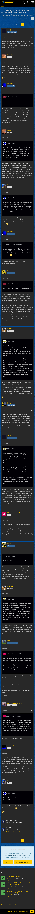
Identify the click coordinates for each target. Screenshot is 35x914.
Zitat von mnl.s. (10, 556)
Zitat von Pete (10, 341)
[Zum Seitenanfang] (32, 911)
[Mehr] (32, 37)
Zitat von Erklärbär (11, 143)
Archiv (21, 832)
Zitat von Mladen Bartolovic (14, 244)
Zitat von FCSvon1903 (12, 96)
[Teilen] (32, 18)
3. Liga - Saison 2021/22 (13, 876)
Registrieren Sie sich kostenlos (18, 855)
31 (22, 24)
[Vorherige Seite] (13, 24)
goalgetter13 (9, 878)
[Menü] (32, 2)
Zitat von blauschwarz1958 (13, 654)
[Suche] (23, 2)
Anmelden (8, 862)
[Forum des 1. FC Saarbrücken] (8, 2)
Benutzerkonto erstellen (23, 862)
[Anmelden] (28, 2)
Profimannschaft (11, 832)
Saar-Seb (8, 820)
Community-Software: (17, 911)
